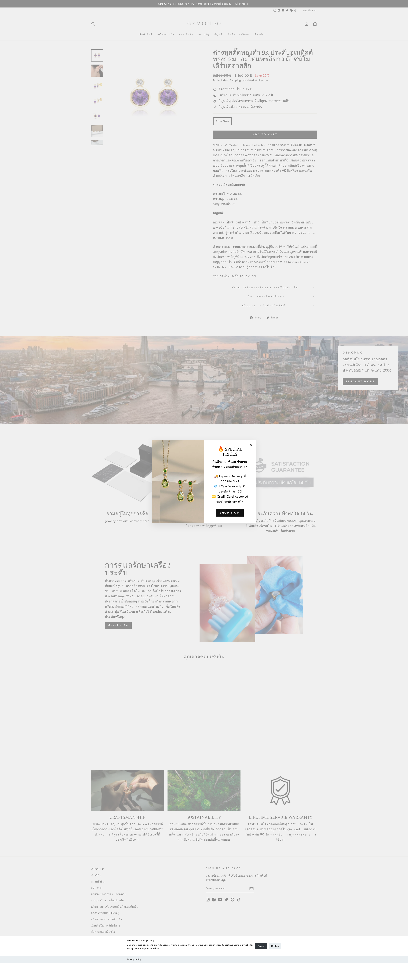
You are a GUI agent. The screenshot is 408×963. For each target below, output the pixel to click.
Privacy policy (134, 959)
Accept (261, 946)
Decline (275, 946)
